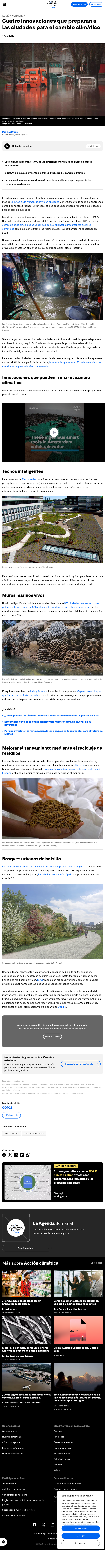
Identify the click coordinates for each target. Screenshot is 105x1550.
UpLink (62, 1006)
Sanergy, (80, 765)
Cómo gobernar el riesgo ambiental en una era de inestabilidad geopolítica (76, 1302)
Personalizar (80, 1543)
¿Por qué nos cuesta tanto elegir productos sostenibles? (21, 1302)
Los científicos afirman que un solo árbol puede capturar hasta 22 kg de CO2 (45, 866)
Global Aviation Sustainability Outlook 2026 (76, 1349)
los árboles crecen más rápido (55, 874)
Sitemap (52, 1538)
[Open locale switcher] (3, 1541)
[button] (54, 432)
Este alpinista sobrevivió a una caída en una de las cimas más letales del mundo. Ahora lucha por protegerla (77, 1397)
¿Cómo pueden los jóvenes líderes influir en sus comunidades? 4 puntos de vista (51, 715)
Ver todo (97, 1263)
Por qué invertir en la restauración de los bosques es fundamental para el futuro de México (53, 732)
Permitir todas (81, 1528)
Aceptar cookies (52, 1036)
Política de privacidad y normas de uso (52, 1533)
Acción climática (13, 16)
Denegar (80, 1536)
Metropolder (29, 479)
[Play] (7, 146)
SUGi (40, 979)
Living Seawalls (39, 691)
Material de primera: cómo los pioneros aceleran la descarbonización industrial (25, 1349)
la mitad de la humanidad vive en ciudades (35, 201)
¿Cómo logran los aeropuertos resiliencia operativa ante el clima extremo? (26, 1396)
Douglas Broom (10, 132)
